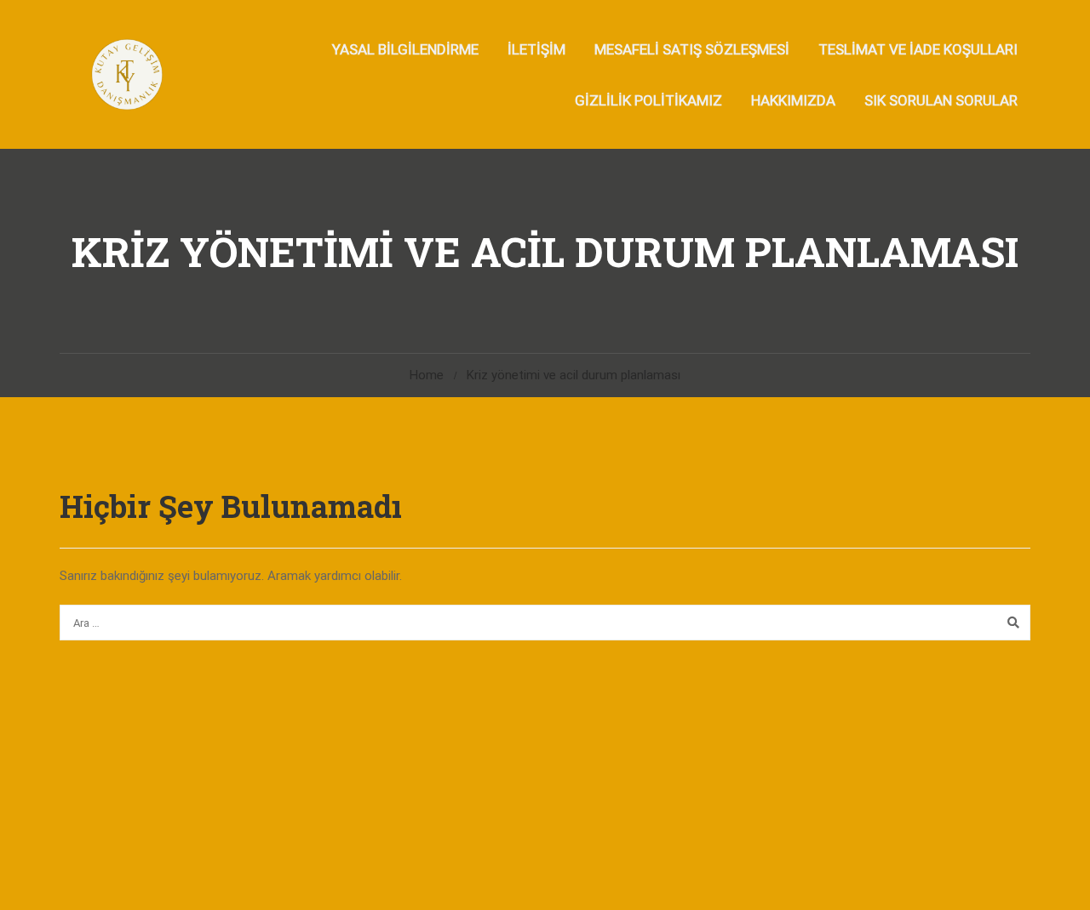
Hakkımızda (793, 100)
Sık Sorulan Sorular (941, 100)
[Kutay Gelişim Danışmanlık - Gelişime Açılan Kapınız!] (126, 74)
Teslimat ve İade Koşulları (918, 49)
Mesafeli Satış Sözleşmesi (691, 49)
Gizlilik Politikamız (648, 100)
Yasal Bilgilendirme (405, 49)
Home (427, 375)
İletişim (536, 49)
